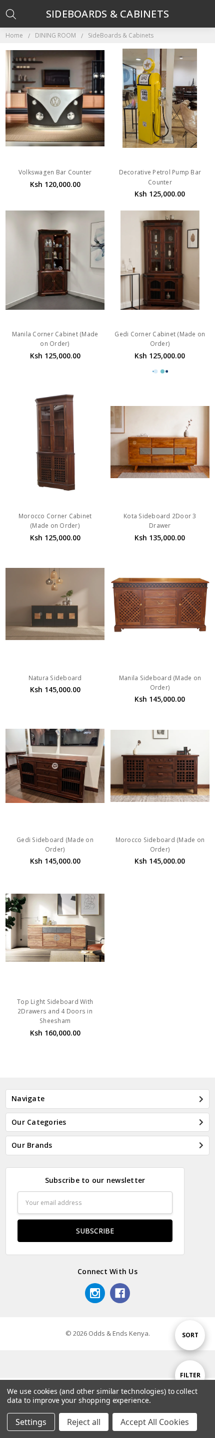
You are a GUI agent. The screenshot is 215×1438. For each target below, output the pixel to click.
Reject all (83, 1421)
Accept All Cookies (154, 1421)
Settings (31, 1421)
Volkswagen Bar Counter (55, 172)
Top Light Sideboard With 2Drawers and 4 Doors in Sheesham (55, 1011)
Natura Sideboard (55, 678)
